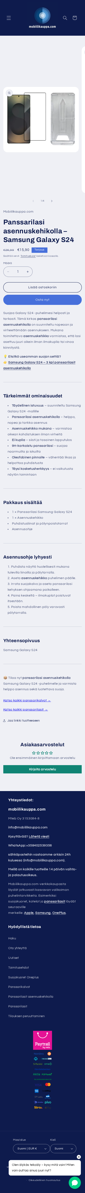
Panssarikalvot (19, 986)
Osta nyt (42, 299)
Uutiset (13, 957)
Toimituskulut (28, 256)
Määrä (7, 263)
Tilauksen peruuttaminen (26, 1016)
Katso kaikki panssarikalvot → (27, 700)
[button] (8, 18)
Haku (12, 938)
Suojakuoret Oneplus (23, 977)
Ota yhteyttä (17, 948)
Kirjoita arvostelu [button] (42, 769)
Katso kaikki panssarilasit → (25, 709)
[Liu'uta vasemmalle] (33, 201)
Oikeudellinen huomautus (44, 1180)
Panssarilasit (17, 1006)
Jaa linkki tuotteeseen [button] (23, 720)
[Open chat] (75, 1183)
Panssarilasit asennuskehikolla (30, 996)
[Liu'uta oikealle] (51, 201)
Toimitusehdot (18, 967)
